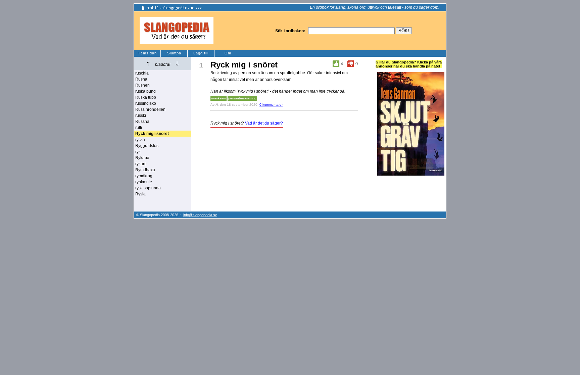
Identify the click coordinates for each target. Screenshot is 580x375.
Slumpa (174, 53)
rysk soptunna (148, 188)
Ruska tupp (145, 97)
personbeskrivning (242, 98)
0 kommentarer (271, 104)
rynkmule (143, 182)
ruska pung (145, 91)
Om (228, 53)
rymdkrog (143, 176)
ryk (138, 151)
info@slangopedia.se (200, 215)
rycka (140, 139)
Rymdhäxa (145, 170)
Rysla (140, 194)
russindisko (145, 103)
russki (140, 115)
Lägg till (200, 53)
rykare (141, 163)
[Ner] (177, 63)
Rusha (141, 79)
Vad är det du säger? (264, 123)
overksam (218, 98)
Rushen (142, 85)
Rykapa (142, 157)
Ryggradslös (146, 145)
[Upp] (148, 63)
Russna (142, 121)
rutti (138, 127)
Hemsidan (147, 53)
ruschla (142, 73)
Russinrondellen (150, 109)
